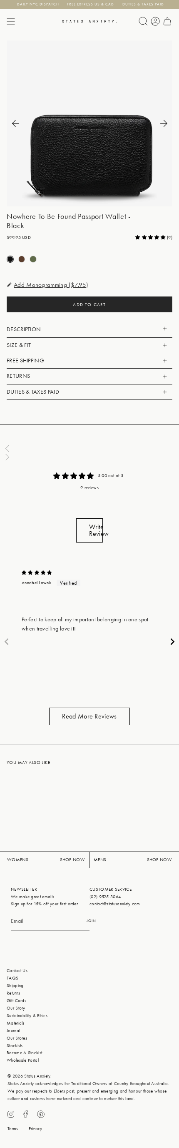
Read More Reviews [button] (89, 716)
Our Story (16, 1008)
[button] (151, 237)
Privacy (35, 1128)
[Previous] (15, 123)
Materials (16, 1023)
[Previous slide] (6, 641)
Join (91, 921)
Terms (12, 1128)
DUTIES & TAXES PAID (33, 391)
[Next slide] (172, 641)
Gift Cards (16, 1000)
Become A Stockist (24, 1052)
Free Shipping (25, 360)
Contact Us (17, 970)
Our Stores (17, 1038)
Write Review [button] (95, 530)
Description (24, 329)
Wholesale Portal (23, 1060)
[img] (37, 572)
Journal (13, 1030)
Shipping (15, 985)
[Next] (163, 123)
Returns (18, 375)
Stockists (15, 1045)
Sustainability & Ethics (27, 1015)
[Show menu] (11, 21)
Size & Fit (19, 345)
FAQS (12, 978)
